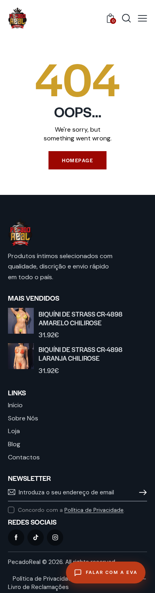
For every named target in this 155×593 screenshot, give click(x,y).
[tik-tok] (35, 537)
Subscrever (141, 492)
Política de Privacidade (94, 510)
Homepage (77, 160)
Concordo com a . (71, 509)
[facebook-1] (16, 537)
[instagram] (55, 537)
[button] (142, 18)
